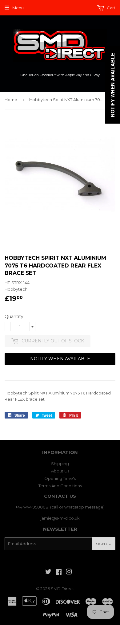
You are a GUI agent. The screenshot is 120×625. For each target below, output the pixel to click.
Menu (18, 7)
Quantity (14, 316)
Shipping (60, 463)
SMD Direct (62, 588)
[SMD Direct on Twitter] (48, 572)
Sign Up (103, 543)
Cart (110, 7)
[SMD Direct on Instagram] (69, 572)
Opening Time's (60, 478)
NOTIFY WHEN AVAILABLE (60, 359)
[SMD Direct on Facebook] (58, 572)
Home (11, 99)
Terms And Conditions (60, 485)
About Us (60, 470)
